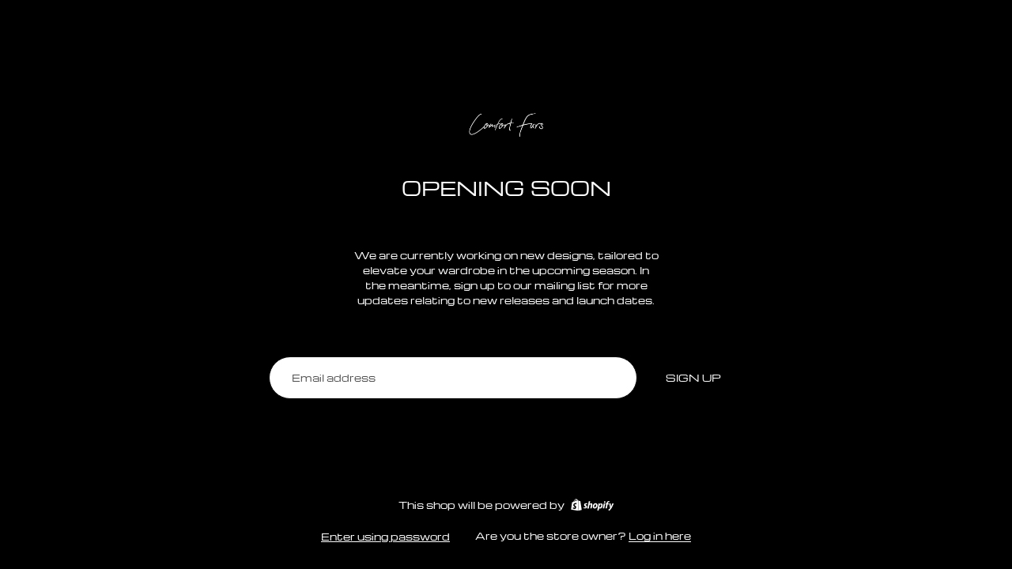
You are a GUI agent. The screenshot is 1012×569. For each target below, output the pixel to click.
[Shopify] (592, 505)
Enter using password (385, 536)
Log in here (660, 535)
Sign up (693, 377)
